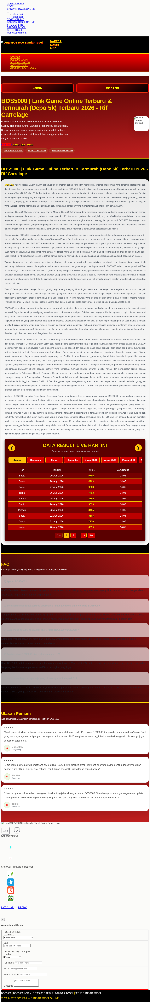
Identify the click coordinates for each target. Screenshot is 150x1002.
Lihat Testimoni (23, 144)
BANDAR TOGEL (16, 27)
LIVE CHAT (7, 907)
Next (91, 535)
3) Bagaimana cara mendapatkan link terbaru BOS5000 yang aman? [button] (41, 630)
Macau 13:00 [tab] (110, 460)
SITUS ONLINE (15, 25)
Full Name (9, 962)
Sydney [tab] (17, 460)
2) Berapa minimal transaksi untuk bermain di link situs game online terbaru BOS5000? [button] (52, 605)
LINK (53, 47)
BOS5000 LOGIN (19, 60)
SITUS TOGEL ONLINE (37, 151)
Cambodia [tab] (73, 460)
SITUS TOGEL (15, 30)
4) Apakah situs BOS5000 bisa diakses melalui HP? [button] (32, 654)
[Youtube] (10, 859)
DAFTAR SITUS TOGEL (13, 151)
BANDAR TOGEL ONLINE (21, 9)
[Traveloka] (10, 885)
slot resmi (18, 14)
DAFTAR (56, 41)
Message (8, 986)
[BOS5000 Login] (10, 877)
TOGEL (11, 6)
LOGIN (54, 44)
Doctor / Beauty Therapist (17, 951)
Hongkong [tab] (35, 460)
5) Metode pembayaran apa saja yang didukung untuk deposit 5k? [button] (40, 678)
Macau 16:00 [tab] (128, 460)
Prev (59, 535)
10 (84, 535)
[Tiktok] (10, 849)
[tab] (75, 581)
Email (7, 968)
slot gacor (18, 17)
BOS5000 (15, 57)
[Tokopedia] (10, 901)
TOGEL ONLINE (15, 3)
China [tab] (54, 460)
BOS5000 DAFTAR (20, 62)
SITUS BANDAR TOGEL (23, 68)
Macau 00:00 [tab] (91, 460)
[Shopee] (10, 893)
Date (6, 943)
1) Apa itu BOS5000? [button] (15, 581)
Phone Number (11, 974)
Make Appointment (16, 32)
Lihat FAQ (6, 144)
